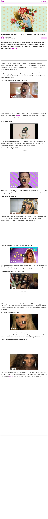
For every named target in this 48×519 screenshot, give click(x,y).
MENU (45, 1)
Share (45, 38)
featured (18, 115)
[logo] (2, 1)
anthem (11, 376)
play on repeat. (14, 48)
